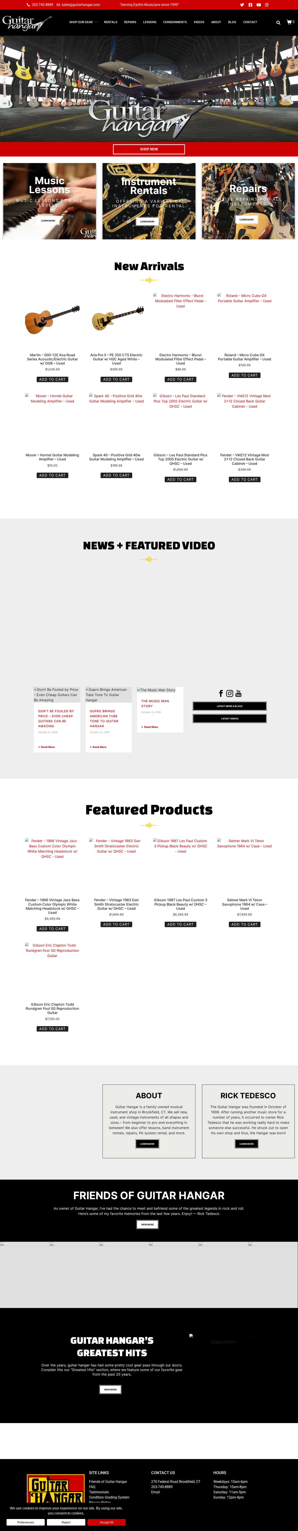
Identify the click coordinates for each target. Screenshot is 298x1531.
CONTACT (250, 22)
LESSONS (149, 22)
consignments (175, 22)
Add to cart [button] (52, 379)
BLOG (232, 22)
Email (155, 1512)
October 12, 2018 (48, 732)
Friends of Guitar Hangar (108, 1502)
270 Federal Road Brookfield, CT (175, 1502)
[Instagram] (266, 4)
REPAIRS (130, 22)
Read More (48, 747)
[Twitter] (242, 4)
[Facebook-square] (250, 4)
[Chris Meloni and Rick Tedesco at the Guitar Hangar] (25, 1275)
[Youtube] (258, 4)
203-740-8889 (162, 1507)
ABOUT (216, 22)
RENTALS (110, 22)
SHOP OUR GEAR (81, 22)
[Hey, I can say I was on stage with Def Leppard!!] (174, 1275)
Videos (199, 22)
